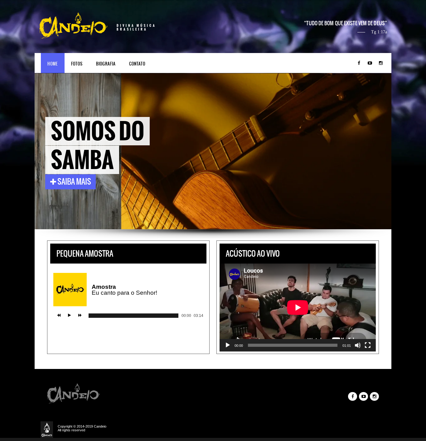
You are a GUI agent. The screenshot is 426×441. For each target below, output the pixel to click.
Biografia (106, 64)
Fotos (77, 64)
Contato (137, 64)
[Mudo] (358, 345)
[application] (298, 307)
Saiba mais (73, 181)
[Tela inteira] (368, 345)
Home (52, 64)
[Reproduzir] (228, 345)
